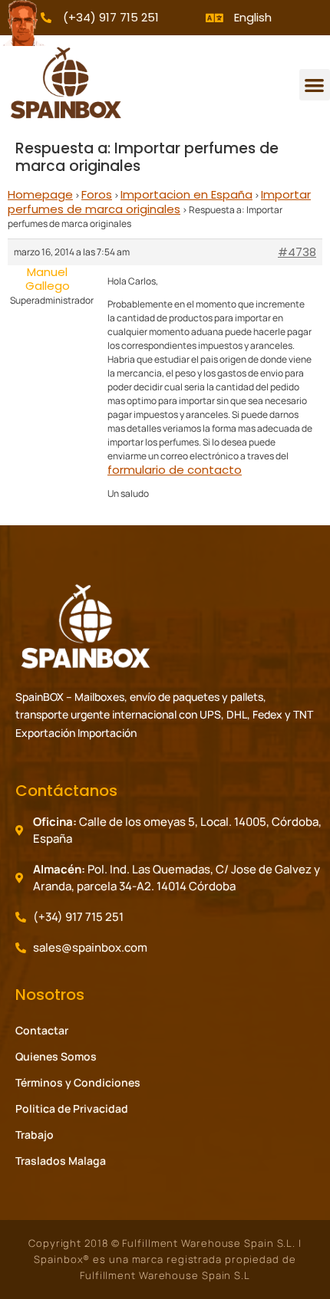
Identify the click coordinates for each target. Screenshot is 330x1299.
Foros (96, 194)
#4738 (297, 252)
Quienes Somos (56, 1056)
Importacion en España (186, 194)
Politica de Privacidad (71, 1108)
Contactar (41, 1030)
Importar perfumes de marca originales (159, 201)
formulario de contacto (174, 470)
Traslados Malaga (60, 1160)
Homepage (40, 194)
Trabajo (34, 1134)
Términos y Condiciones (77, 1082)
